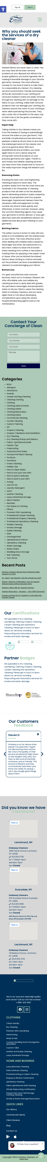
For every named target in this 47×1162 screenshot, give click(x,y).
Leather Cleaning (15, 494)
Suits (9, 533)
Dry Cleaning (13, 436)
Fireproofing (12, 448)
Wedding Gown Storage (18, 551)
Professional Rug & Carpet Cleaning (22, 1074)
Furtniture (11, 460)
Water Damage (14, 545)
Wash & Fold (11, 1038)
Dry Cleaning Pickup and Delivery (22, 439)
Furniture (11, 457)
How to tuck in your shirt (18, 478)
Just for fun (12, 485)
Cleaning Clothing (15, 399)
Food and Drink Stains (17, 451)
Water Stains (13, 548)
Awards (10, 393)
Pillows (10, 509)
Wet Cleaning (13, 555)
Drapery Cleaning (15, 430)
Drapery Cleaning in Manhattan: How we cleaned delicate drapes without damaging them (20, 583)
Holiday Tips (12, 466)
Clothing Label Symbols (18, 405)
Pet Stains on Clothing (17, 506)
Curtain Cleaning (15, 421)
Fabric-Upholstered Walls (19, 442)
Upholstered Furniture (17, 539)
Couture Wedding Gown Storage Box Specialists (22, 1043)
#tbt (9, 384)
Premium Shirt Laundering (19, 512)
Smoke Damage (14, 527)
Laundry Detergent (16, 488)
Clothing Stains (14, 414)
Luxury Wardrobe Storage (19, 497)
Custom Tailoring (15, 424)
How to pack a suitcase (18, 475)
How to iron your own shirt (19, 472)
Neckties (11, 503)
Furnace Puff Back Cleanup (19, 454)
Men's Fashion (13, 500)
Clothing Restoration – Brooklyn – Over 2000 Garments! (23, 592)
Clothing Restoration (16, 411)
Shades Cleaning (14, 524)
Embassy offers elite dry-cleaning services (18, 588)
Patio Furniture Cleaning (17, 1070)
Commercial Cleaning (17, 418)
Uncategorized (14, 536)
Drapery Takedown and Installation (23, 433)
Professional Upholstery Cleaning (22, 521)
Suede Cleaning (14, 530)
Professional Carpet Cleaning (20, 515)
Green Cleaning (14, 463)
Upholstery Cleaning (16, 542)
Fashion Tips (12, 445)
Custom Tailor (12, 1047)
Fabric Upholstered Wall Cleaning (21, 1085)
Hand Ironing (11, 1034)
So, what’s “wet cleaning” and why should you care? (21, 578)
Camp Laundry (12, 1023)
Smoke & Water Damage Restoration (23, 1098)
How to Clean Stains (16, 469)
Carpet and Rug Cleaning (18, 396)
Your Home (12, 558)
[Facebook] (20, 1009)
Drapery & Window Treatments (20, 1078)
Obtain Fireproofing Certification (20, 1089)
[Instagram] (27, 1009)
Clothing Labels (14, 408)
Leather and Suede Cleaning (19, 1051)
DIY (8, 427)
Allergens (11, 387)
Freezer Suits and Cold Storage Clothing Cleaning (20, 1094)
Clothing (11, 402)
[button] (3, 9)
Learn (9, 491)
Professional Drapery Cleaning (21, 518)
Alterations (12, 390)
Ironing (10, 481)
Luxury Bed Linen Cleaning (17, 1066)
